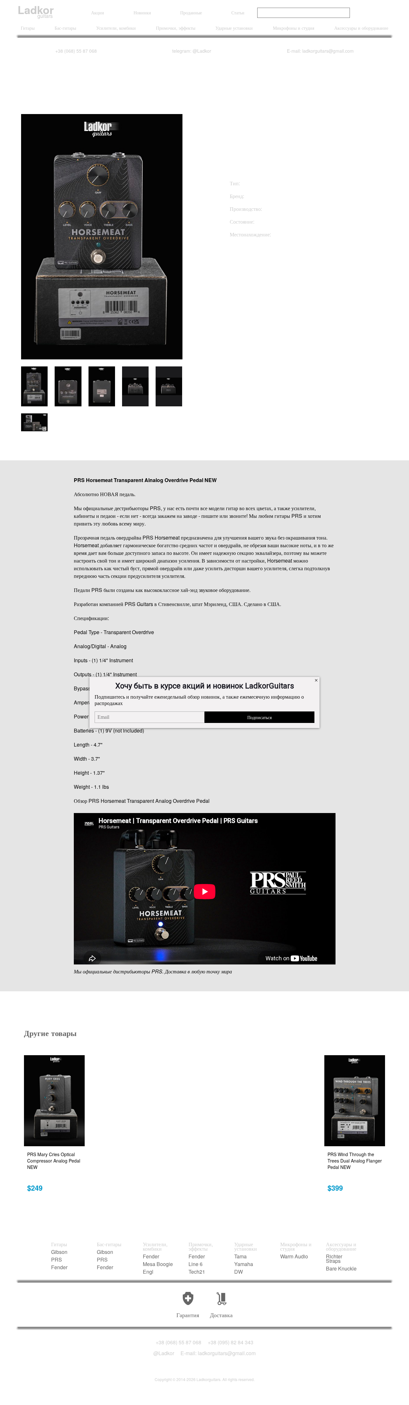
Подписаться (259, 717)
